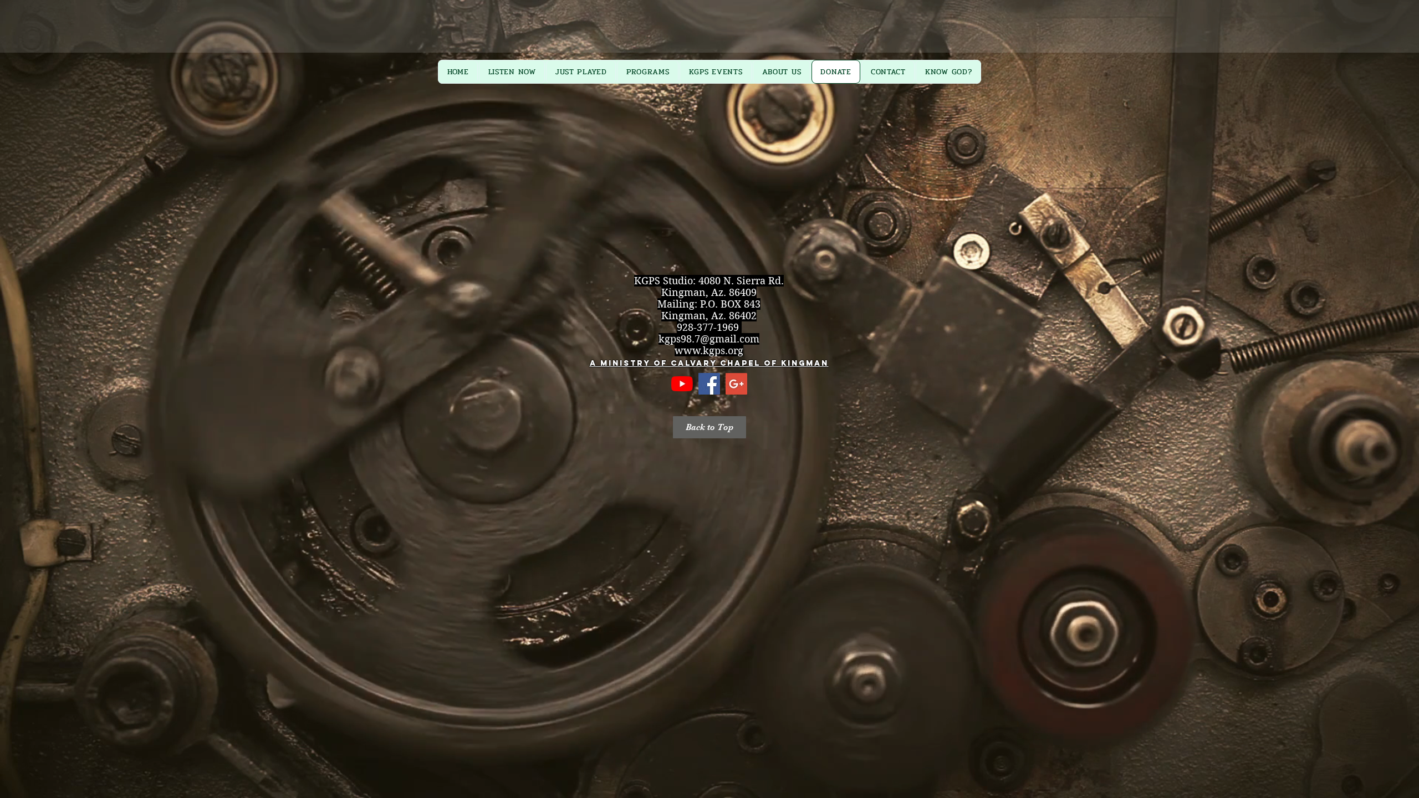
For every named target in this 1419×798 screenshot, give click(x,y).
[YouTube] (682, 384)
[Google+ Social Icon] (736, 384)
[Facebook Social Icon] (709, 384)
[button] (709, 427)
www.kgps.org (709, 350)
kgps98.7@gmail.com (709, 339)
